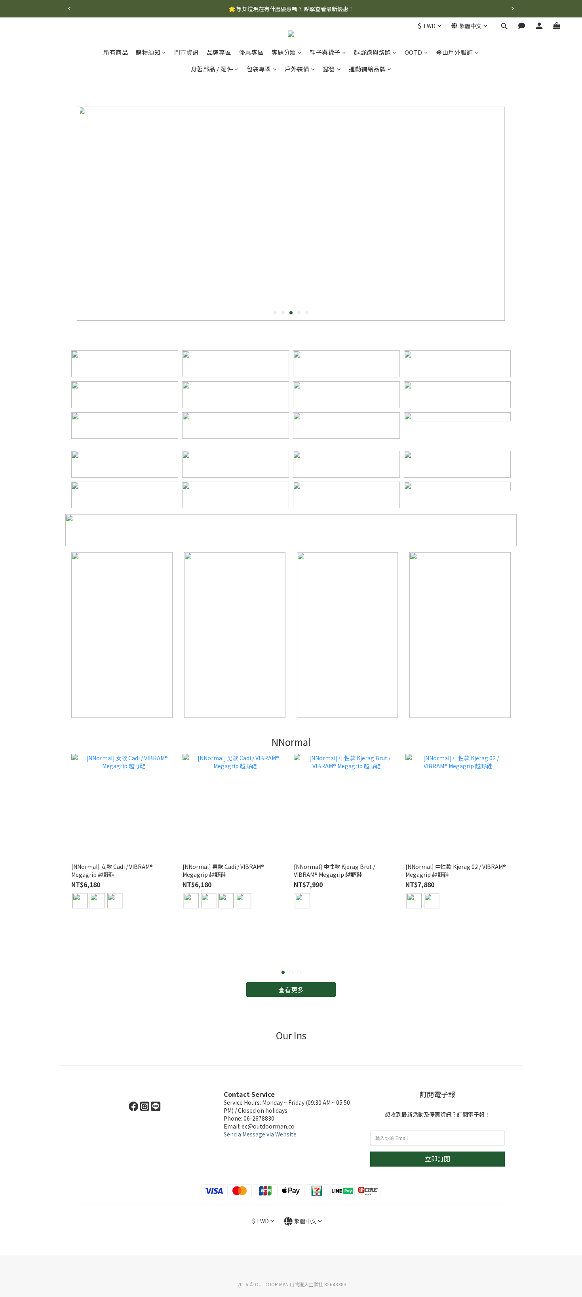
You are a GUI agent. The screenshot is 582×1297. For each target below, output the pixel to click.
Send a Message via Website (260, 1134)
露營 (329, 69)
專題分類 (284, 52)
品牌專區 (219, 52)
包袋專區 (259, 69)
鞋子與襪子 (325, 52)
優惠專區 (251, 52)
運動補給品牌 (367, 69)
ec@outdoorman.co (268, 1126)
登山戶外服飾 (454, 52)
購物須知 (148, 52)
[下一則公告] (512, 8)
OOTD (413, 52)
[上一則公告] (69, 8)
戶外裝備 (297, 69)
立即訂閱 (437, 1158)
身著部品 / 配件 (212, 69)
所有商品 (115, 52)
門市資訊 (186, 52)
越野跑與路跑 (372, 52)
